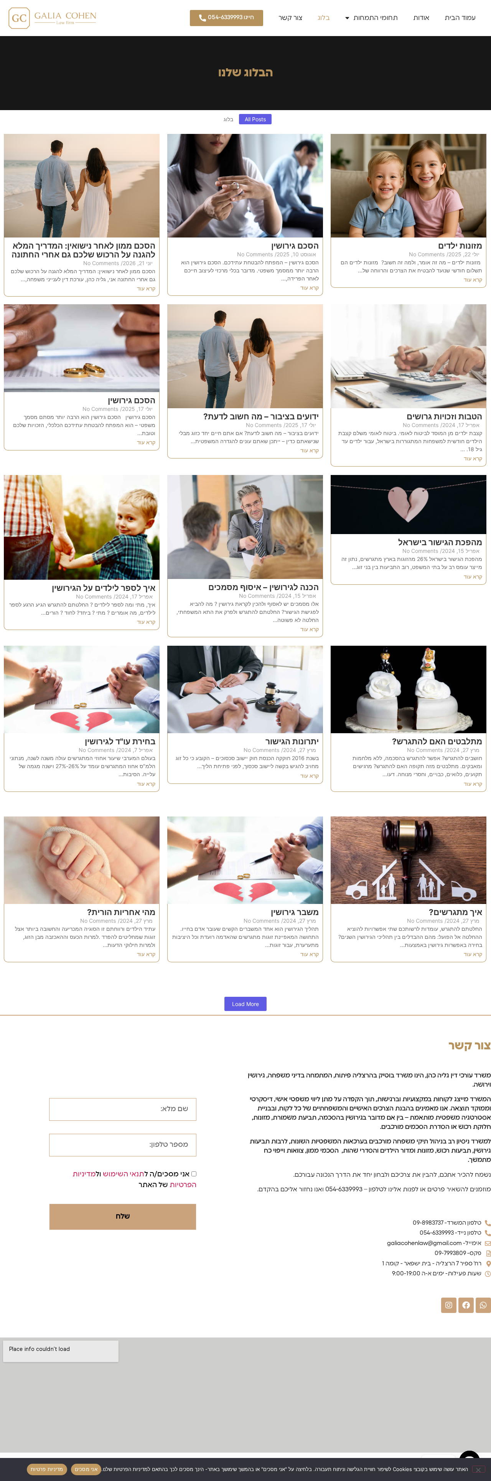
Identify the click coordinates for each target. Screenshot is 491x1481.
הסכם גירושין (295, 245)
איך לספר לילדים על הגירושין (103, 588)
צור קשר (290, 18)
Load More (245, 1004)
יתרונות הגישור (292, 741)
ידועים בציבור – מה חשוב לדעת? (261, 416)
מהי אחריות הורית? (121, 912)
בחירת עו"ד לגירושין (120, 741)
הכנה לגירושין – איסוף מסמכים (263, 587)
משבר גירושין (295, 912)
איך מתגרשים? (455, 912)
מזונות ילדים (460, 245)
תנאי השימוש (123, 1174)
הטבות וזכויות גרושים (444, 416)
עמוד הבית (460, 18)
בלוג (324, 18)
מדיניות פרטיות (47, 1469)
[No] (478, 1469)
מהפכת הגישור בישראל (440, 542)
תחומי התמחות (375, 18)
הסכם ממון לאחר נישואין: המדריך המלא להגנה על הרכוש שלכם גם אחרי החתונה (83, 250)
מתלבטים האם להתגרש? (437, 741)
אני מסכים (86, 1469)
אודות (421, 18)
